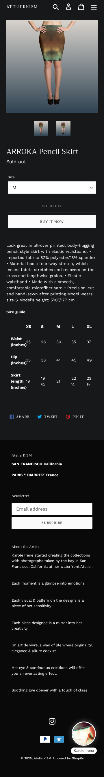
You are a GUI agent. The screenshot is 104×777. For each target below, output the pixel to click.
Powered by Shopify (68, 758)
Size (11, 177)
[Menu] (94, 7)
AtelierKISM (22, 6)
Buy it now (52, 222)
